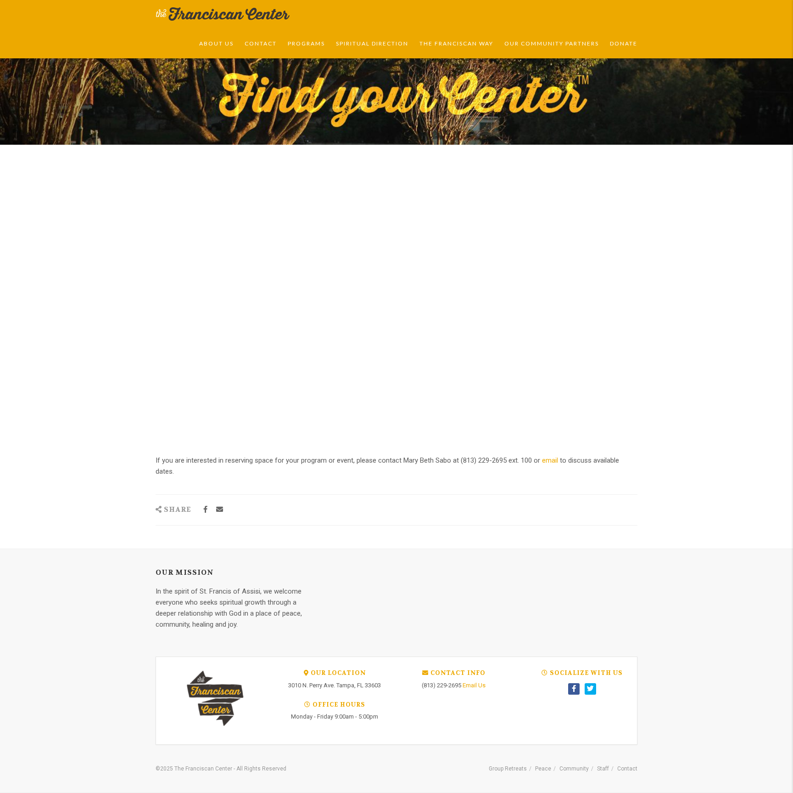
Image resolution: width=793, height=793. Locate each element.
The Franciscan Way (456, 43)
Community (574, 768)
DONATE (623, 43)
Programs (306, 43)
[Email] (219, 509)
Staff (603, 768)
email (551, 460)
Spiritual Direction (372, 43)
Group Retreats (508, 768)
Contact (261, 43)
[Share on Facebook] (205, 509)
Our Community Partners (551, 43)
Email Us (474, 685)
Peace (543, 768)
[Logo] (223, 14)
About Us (216, 43)
